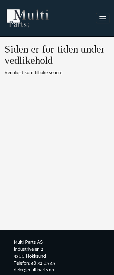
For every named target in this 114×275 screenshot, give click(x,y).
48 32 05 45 (43, 263)
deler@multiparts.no (34, 270)
